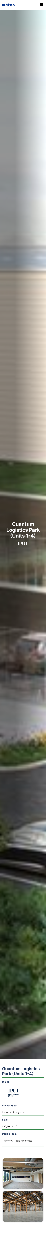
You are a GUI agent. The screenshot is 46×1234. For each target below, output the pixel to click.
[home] (9, 4)
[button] (41, 5)
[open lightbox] (23, 1174)
